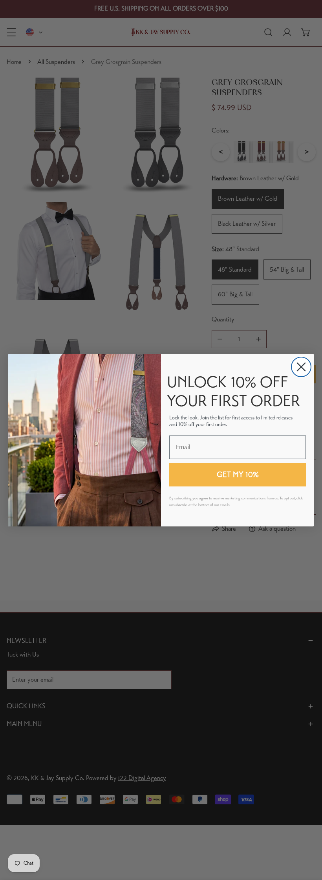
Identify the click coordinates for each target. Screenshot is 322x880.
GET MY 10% (238, 474)
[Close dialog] (301, 367)
